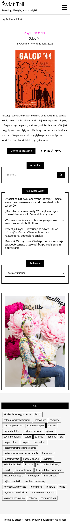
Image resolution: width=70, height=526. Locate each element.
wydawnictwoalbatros (15, 492)
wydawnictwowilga (14, 498)
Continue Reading (21, 151)
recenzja (50, 487)
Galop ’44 (35, 38)
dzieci (28, 437)
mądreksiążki (50, 475)
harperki (26, 442)
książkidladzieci (23, 470)
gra (61, 437)
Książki (28, 33)
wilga (62, 487)
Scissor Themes (23, 520)
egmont (52, 437)
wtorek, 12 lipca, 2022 (42, 44)
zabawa (33, 498)
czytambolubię (11, 431)
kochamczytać (11, 459)
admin (23, 44)
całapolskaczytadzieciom (17, 420)
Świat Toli (12, 5)
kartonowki (48, 453)
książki (7, 470)
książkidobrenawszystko (49, 470)
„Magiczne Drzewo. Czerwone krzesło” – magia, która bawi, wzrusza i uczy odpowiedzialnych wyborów (33, 202)
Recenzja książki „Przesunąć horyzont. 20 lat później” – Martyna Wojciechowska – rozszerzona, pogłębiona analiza (31, 232)
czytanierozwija (12, 437)
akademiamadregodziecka (17, 414)
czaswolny (40, 420)
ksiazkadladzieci (12, 464)
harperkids (40, 442)
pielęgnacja (36, 487)
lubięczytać (33, 475)
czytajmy (54, 420)
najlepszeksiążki (12, 481)
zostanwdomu (48, 498)
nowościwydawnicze (15, 487)
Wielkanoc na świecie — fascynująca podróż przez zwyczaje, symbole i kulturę (34, 222)
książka (29, 464)
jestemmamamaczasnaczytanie (20, 448)
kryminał (47, 459)
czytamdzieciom (32, 431)
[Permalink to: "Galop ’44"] (35, 79)
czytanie (49, 431)
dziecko (39, 437)
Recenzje (40, 33)
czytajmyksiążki (35, 425)
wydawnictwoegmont (43, 492)
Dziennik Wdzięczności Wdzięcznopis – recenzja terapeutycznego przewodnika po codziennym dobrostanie (34, 244)
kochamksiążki (31, 459)
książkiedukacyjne (13, 475)
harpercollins (11, 442)
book (38, 414)
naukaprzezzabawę (35, 481)
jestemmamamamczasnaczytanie (21, 453)
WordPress (60, 520)
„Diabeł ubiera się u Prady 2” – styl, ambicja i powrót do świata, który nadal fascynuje (31, 213)
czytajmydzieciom (13, 425)
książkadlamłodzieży (48, 464)
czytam (52, 425)
